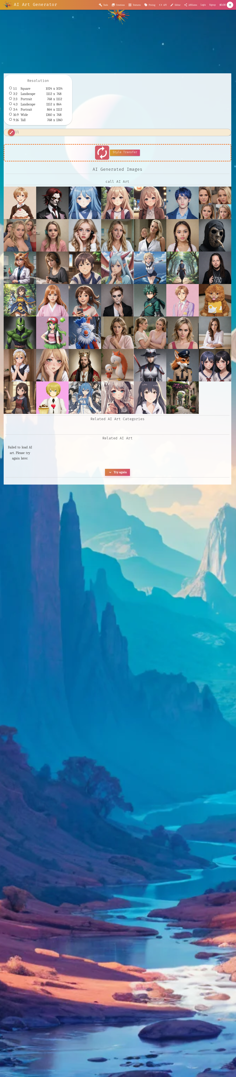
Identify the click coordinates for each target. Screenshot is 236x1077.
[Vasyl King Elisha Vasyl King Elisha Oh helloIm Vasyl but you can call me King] (85, 365)
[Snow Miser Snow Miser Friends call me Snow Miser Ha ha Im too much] (85, 332)
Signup (212, 4)
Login (203, 4)
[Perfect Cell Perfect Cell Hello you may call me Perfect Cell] (20, 332)
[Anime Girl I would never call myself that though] (117, 203)
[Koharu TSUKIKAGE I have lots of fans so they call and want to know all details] (52, 300)
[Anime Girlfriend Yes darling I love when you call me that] (150, 203)
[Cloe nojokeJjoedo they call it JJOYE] (182, 235)
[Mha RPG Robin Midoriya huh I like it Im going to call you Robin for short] (150, 300)
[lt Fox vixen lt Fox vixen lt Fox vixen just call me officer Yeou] (182, 365)
